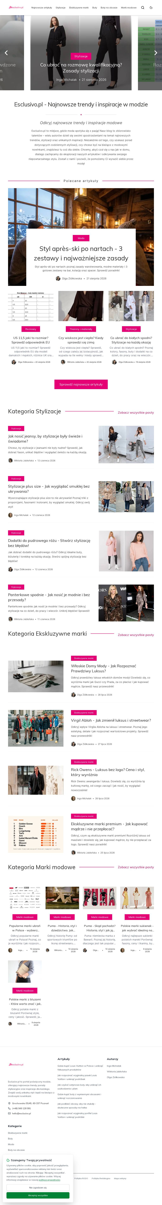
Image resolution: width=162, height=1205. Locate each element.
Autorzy (112, 1059)
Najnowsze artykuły (41, 7)
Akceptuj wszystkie (38, 1195)
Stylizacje (60, 7)
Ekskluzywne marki (79, 7)
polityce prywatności (49, 1179)
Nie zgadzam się (38, 1187)
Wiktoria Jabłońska (117, 1071)
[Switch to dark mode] (151, 7)
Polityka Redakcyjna (101, 1178)
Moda (81, 238)
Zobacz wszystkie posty (136, 412)
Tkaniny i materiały (81, 329)
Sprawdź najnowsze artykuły (81, 384)
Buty (94, 7)
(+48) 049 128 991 (21, 1108)
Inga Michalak (114, 1065)
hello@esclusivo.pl (21, 1113)
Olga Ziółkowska (116, 1077)
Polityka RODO (81, 1178)
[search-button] (142, 7)
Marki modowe (129, 7)
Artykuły (64, 1059)
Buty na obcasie (109, 7)
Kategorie (15, 1126)
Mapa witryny (120, 1178)
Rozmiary (30, 329)
